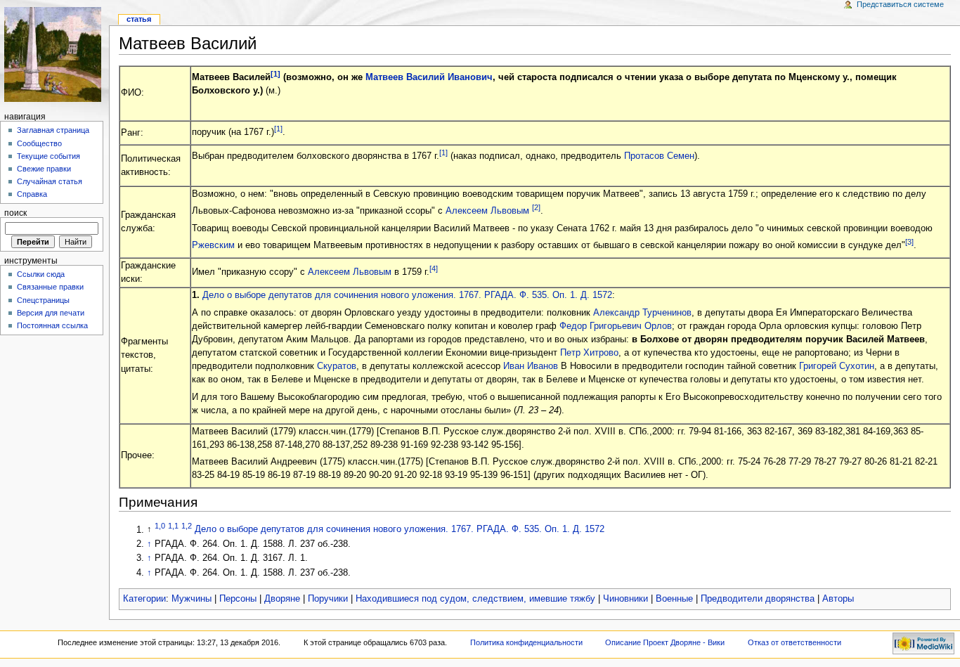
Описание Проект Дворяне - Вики (665, 642)
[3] (909, 242)
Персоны (238, 599)
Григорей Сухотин (836, 366)
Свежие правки (44, 168)
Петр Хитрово (589, 353)
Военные (674, 599)
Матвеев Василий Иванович (429, 77)
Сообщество (39, 143)
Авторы (838, 599)
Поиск (15, 213)
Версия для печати (50, 313)
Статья (139, 19)
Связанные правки (50, 287)
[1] (275, 74)
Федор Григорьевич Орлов (615, 326)
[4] (433, 268)
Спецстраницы (43, 300)
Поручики (328, 599)
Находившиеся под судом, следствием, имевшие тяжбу (475, 599)
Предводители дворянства (758, 599)
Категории (144, 599)
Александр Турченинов (642, 313)
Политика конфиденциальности (526, 642)
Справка (32, 194)
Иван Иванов (530, 366)
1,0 (160, 526)
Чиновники (625, 599)
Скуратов (336, 366)
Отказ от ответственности (794, 642)
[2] (536, 207)
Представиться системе (900, 4)
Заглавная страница (53, 130)
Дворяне (282, 599)
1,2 (186, 526)
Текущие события (48, 156)
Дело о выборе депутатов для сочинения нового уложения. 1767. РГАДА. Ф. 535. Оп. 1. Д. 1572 (407, 295)
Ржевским (213, 245)
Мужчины (191, 599)
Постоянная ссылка (52, 325)
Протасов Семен (659, 157)
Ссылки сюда (41, 274)
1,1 (173, 526)
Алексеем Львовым (487, 211)
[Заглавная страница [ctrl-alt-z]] (54, 54)
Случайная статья (49, 181)
